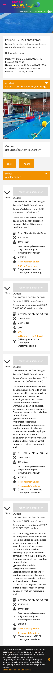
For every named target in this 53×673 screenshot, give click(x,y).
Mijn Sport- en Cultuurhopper (33, 11)
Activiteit (9, 83)
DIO (20, 332)
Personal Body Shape (28, 262)
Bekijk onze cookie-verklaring (17, 670)
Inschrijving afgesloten (30, 192)
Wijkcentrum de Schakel (30, 336)
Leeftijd (8, 174)
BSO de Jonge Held (28, 266)
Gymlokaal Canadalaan (29, 486)
